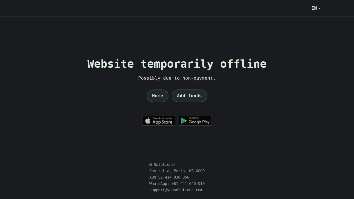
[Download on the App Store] (158, 121)
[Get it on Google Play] (195, 121)
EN (314, 8)
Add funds (189, 95)
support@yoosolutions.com (175, 190)
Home (157, 95)
